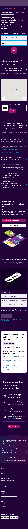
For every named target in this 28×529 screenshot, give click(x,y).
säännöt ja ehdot (17, 319)
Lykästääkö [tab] (17, 347)
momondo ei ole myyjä (8, 446)
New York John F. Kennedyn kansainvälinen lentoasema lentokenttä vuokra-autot (13, 357)
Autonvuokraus (5, 457)
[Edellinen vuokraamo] (3, 98)
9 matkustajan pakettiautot (20, 151)
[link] (12, 111)
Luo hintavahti (11, 418)
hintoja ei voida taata (16, 441)
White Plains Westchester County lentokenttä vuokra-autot (11, 368)
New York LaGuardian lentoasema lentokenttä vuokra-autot (11, 365)
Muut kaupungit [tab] (8, 347)
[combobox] (6, 33)
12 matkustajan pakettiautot (7, 152)
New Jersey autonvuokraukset (13, 459)
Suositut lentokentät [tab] (9, 343)
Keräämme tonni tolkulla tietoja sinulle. (13, 448)
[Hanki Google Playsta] (5, 517)
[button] (2, 8)
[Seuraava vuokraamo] (24, 98)
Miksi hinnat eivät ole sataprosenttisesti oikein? (9, 451)
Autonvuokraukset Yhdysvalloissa (17, 457)
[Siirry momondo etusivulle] (10, 8)
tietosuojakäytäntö (5, 320)
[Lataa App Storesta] (14, 517)
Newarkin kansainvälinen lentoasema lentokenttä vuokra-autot (12, 361)
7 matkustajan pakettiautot (14, 149)
